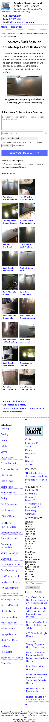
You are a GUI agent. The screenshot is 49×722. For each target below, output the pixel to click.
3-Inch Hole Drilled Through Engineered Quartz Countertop (35, 644)
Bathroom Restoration (11, 532)
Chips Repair (6, 475)
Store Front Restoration (12, 657)
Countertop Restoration (14, 408)
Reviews (29, 461)
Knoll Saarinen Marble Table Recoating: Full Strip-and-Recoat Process (36, 612)
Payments (30, 453)
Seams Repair (7, 486)
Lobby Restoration (9, 593)
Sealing (4, 498)
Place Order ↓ (17, 27)
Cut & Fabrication (9, 504)
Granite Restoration (12, 411)
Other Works (7, 663)
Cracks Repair (7, 481)
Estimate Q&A (31, 442)
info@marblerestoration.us (36, 481)
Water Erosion (7, 516)
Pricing (28, 450)
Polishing (5, 446)
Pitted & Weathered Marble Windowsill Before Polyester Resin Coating (37, 657)
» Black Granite (8, 628)
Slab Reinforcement (10, 576)
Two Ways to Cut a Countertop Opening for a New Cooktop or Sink (37, 600)
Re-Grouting (6, 646)
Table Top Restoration (11, 564)
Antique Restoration (10, 588)
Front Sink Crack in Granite (35, 668)
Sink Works (6, 558)
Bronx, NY (29, 500)
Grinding (4, 434)
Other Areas (30, 513)
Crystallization (7, 457)
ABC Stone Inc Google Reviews (36, 635)
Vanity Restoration (9, 553)
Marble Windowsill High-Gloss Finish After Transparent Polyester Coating (37, 679)
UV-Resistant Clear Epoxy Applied (35, 690)
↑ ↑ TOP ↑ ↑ (24, 419)
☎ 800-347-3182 (33, 473)
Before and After (16, 404)
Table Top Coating (9, 570)
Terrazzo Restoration (10, 605)
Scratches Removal (10, 469)
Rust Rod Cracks (8, 527)
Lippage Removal (8, 634)
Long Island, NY (32, 507)
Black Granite (19, 401)
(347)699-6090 (15, 19)
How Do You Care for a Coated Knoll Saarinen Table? (36, 625)
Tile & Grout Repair (9, 640)
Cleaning (5, 428)
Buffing (4, 451)
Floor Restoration (9, 617)
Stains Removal (8, 492)
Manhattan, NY (32, 490)
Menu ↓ (4, 27)
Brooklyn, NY (31, 493)
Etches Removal (36, 408)
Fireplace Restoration (10, 582)
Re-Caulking (6, 652)
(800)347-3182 (14, 16)
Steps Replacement (10, 599)
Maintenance (7, 510)
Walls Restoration (9, 622)
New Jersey (30, 510)
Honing (4, 440)
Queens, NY (30, 497)
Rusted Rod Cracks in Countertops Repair (36, 698)
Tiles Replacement (9, 611)
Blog (27, 457)
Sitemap (29, 464)
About (28, 446)
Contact (29, 439)
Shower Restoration (10, 538)
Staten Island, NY (33, 503)
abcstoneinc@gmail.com (22, 22)
